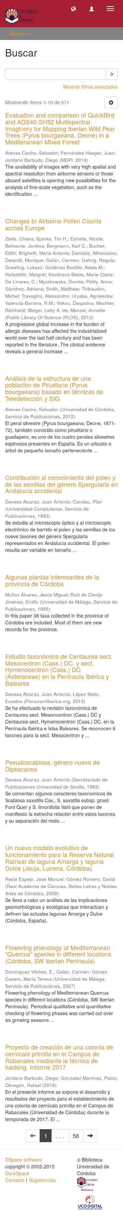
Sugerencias (42, 1180)
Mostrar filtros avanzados (90, 86)
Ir (111, 74)
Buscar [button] (18, 33)
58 (76, 1136)
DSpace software (23, 1159)
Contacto (15, 1180)
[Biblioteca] (88, 1184)
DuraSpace (17, 1173)
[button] (73, 8)
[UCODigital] (90, 1202)
